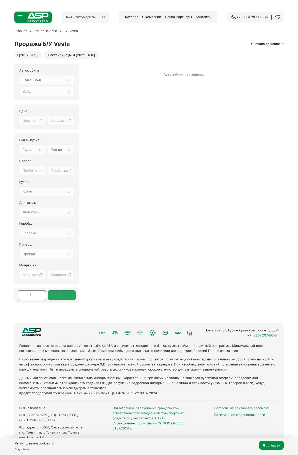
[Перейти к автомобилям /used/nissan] (140, 333)
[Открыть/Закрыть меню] (20, 17)
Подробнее (22, 449)
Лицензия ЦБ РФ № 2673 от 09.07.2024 (125, 393)
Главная (20, 31)
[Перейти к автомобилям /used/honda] (190, 333)
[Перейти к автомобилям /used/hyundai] (115, 333)
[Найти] (104, 17)
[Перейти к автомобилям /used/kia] (102, 333)
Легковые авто (45, 31)
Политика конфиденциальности (239, 415)
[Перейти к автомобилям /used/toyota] (127, 333)
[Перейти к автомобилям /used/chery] (178, 333)
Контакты (203, 17)
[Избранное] (277, 17)
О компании (151, 17)
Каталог (131, 17)
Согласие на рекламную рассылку (241, 408)
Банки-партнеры (178, 17)
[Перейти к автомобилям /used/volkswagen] (153, 333)
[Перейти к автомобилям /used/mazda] (165, 333)
